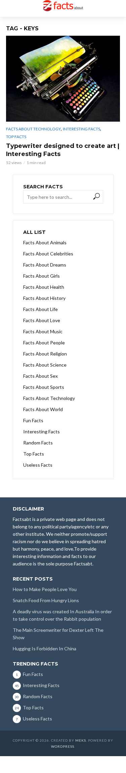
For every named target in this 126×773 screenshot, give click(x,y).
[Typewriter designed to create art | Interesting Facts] (63, 79)
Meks (80, 740)
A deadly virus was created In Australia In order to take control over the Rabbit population (62, 615)
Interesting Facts (81, 128)
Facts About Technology (33, 128)
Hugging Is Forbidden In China (44, 648)
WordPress (62, 746)
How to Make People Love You (45, 589)
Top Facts (16, 136)
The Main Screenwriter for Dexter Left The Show (58, 633)
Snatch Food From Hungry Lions (46, 600)
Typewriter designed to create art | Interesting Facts (62, 150)
